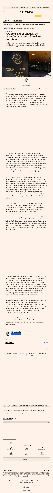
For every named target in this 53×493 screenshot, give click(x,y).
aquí (32, 355)
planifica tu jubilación (11, 449)
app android (42, 454)
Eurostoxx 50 (33, 7)
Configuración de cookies (26, 480)
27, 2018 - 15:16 (26, 85)
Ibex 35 (5, 7)
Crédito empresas (15, 349)
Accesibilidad (41, 480)
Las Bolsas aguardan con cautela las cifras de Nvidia (24, 28)
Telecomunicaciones (11, 24)
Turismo (36, 24)
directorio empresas (41, 449)
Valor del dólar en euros (44, 7)
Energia (17, 24)
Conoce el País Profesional (26, 459)
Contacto (10, 480)
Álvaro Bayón (26, 84)
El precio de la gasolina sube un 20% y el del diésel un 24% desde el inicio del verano (24, 413)
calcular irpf (11, 444)
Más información (8, 355)
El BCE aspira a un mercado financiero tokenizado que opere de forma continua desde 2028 (26, 405)
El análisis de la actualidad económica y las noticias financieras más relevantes (22, 339)
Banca (5, 24)
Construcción (22, 24)
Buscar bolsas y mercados (9, 418)
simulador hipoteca (26, 444)
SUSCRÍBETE (38, 16)
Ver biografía (14, 334)
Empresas (34, 349)
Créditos (21, 349)
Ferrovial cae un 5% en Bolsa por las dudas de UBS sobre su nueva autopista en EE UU (25, 410)
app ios (26, 454)
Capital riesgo (8, 31)
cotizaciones (11, 454)
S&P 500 (13, 7)
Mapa (21, 482)
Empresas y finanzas (12, 21)
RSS (22, 482)
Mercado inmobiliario (30, 24)
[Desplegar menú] (4, 11)
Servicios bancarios (27, 349)
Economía (39, 349)
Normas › (46, 342)
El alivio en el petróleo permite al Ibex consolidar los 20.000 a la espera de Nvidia (24, 407)
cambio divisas (26, 449)
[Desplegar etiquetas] (47, 349)
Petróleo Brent (22, 7)
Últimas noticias (42, 24)
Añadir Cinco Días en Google (44, 88)
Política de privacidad (34, 480)
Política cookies (19, 480)
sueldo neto (42, 444)
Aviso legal (14, 480)
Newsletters (26, 482)
